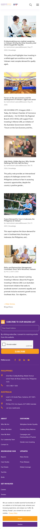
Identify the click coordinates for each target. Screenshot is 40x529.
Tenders (3, 494)
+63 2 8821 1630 (12, 386)
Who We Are (5, 424)
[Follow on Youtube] (28, 360)
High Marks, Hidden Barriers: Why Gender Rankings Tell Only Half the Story (19, 162)
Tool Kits (3, 472)
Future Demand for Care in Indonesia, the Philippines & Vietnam (19, 220)
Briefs (2, 477)
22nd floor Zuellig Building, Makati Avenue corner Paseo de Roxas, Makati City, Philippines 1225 (21, 379)
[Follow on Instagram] (19, 360)
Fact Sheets (4, 467)
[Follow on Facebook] (15, 360)
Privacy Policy (13, 513)
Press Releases (24, 462)
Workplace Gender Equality (29, 424)
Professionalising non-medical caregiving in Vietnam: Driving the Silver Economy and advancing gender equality (20, 43)
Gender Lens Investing (27, 442)
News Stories (24, 457)
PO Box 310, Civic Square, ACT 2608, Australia (21, 404)
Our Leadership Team (8, 439)
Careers (3, 489)
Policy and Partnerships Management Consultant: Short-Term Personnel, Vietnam (20, 268)
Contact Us (4, 444)
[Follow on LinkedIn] (24, 360)
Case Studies (5, 462)
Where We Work (6, 429)
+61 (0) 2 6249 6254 (13, 408)
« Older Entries (9, 304)
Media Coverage (25, 467)
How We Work (5, 434)
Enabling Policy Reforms (27, 429)
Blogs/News (8, 307)
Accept (20, 518)
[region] (20, 513)
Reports (3, 457)
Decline (20, 524)
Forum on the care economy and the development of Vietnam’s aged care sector (20, 99)
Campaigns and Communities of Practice (28, 435)
